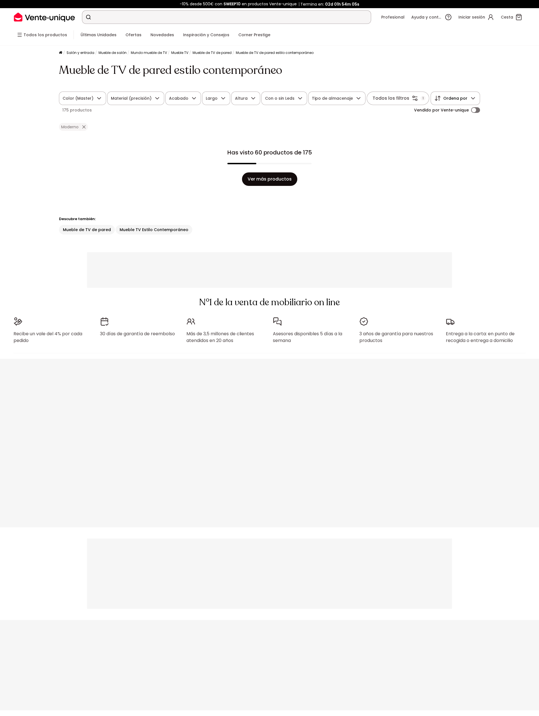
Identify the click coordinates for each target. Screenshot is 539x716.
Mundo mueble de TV (149, 52)
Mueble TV (179, 52)
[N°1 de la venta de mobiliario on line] (44, 17)
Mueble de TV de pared (212, 52)
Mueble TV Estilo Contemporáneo (154, 229)
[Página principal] (60, 53)
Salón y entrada (80, 52)
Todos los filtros (391, 98)
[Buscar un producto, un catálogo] (88, 17)
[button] (84, 127)
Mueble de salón (113, 52)
